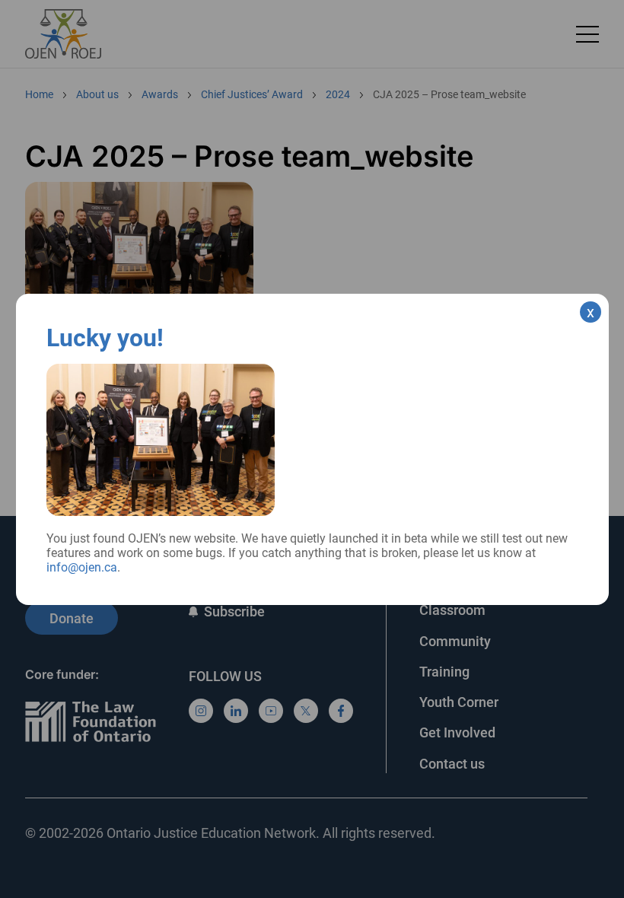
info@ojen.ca (81, 567)
